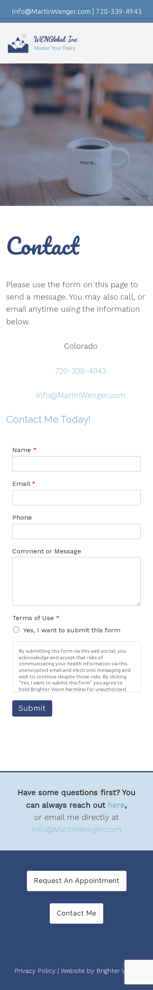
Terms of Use (36, 618)
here (116, 805)
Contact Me (76, 913)
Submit (32, 708)
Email (23, 483)
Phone (22, 517)
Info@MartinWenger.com (81, 395)
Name (24, 450)
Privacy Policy (34, 971)
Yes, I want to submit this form (71, 630)
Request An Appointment (77, 881)
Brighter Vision (117, 971)
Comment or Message (46, 551)
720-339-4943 (80, 371)
